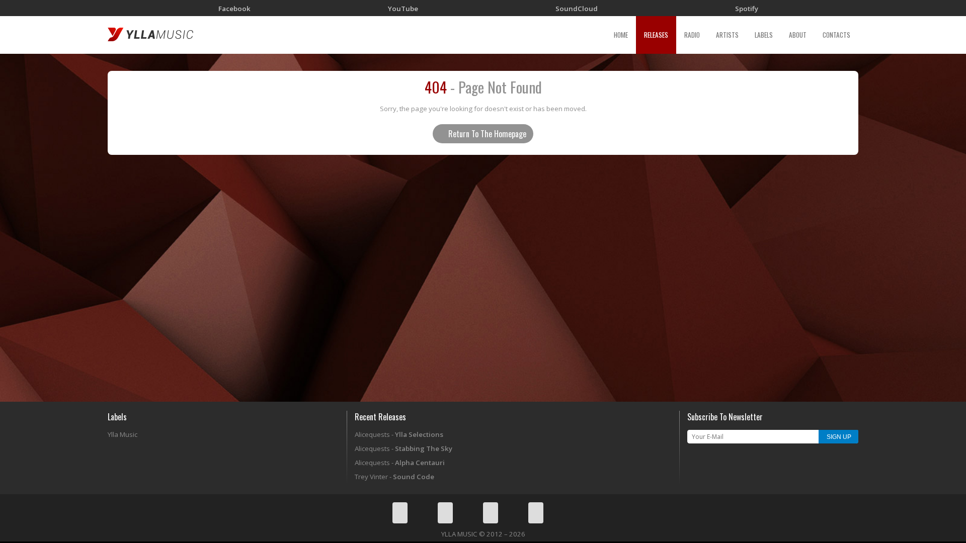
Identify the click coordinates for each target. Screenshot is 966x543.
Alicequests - (399, 434)
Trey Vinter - (394, 476)
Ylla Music (122, 434)
